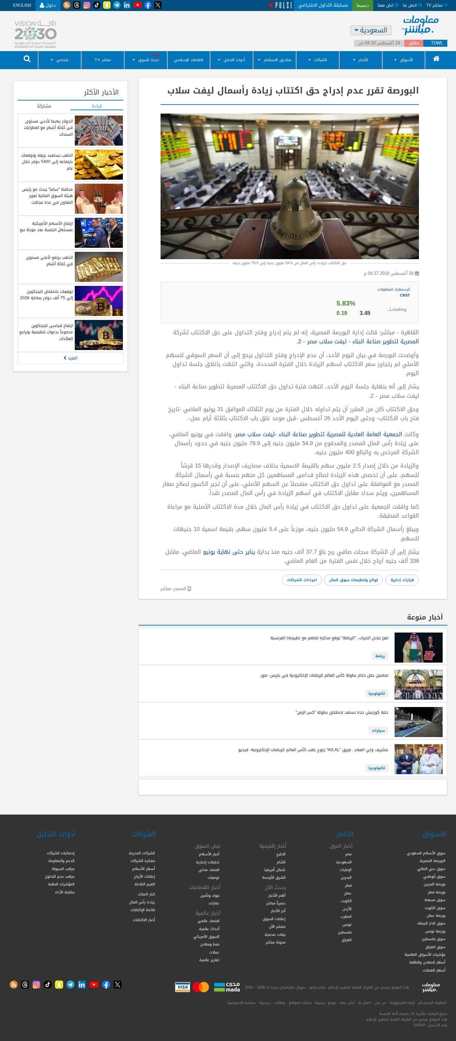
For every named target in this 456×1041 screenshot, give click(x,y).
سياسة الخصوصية (241, 1002)
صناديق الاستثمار (277, 59)
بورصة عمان (436, 915)
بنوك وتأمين (209, 895)
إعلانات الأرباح (144, 876)
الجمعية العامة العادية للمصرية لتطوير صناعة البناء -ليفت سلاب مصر (318, 434)
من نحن (380, 1002)
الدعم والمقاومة (61, 860)
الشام (281, 862)
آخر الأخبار (278, 910)
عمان (348, 893)
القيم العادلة (145, 884)
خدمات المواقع (300, 1002)
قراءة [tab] (97, 106)
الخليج (280, 854)
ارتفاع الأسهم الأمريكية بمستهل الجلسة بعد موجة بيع (46, 226)
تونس (347, 924)
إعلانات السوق (274, 918)
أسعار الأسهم (143, 868)
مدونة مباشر (275, 942)
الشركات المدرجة (142, 853)
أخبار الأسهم (209, 854)
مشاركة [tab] (44, 106)
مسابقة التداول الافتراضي (323, 5)
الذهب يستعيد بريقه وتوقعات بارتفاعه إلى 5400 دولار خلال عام (47, 162)
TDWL (437, 43)
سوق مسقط (435, 899)
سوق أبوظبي (434, 876)
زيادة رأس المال (142, 902)
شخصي (62, 59)
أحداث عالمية (209, 928)
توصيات (213, 877)
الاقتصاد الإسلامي (188, 59)
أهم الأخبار (276, 895)
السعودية (344, 862)
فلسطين (345, 932)
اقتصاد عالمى (208, 920)
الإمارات (346, 869)
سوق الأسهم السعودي (426, 853)
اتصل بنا (410, 5)
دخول (50, 5)
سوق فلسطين (433, 938)
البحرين (346, 877)
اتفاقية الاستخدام (432, 1002)
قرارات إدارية (402, 579)
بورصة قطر (436, 892)
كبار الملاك (146, 894)
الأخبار (363, 59)
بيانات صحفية (275, 934)
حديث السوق (148, 59)
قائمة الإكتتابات (143, 909)
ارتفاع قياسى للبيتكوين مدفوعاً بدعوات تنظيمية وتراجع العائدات (46, 332)
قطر (348, 885)
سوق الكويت (435, 907)
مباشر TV (103, 59)
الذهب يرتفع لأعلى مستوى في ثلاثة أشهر (49, 260)
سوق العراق (435, 946)
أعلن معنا (347, 1002)
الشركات (320, 59)
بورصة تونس (435, 931)
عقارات (214, 903)
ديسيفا (265, 1002)
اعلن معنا (386, 5)
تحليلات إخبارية (207, 862)
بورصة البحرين (434, 884)
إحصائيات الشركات (60, 853)
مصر (348, 854)
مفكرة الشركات (143, 860)
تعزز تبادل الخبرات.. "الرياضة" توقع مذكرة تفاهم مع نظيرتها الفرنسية (329, 638)
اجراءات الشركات (302, 579)
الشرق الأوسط (273, 877)
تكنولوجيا (377, 693)
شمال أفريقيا (274, 869)
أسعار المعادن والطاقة (427, 962)
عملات (214, 952)
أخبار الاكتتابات (144, 919)
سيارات (378, 730)
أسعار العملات (434, 970)
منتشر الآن (277, 926)
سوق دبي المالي (431, 868)
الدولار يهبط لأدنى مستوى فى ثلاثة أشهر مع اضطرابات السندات (48, 128)
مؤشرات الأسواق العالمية (425, 954)
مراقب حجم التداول (59, 876)
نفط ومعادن (209, 944)
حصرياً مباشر (275, 903)
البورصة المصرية (432, 860)
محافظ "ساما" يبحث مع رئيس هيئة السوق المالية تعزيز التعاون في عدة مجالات (47, 196)
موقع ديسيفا (325, 1002)
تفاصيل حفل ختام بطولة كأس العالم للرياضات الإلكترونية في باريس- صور (324, 675)
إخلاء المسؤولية (402, 1002)
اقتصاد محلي (209, 869)
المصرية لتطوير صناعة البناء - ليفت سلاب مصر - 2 (358, 341)
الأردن (347, 908)
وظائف (279, 1002)
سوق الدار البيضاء (431, 923)
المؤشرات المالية (61, 884)
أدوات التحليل (234, 59)
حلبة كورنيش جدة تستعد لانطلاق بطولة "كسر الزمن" (342, 712)
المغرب (346, 916)
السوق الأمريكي (206, 936)
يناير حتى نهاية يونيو (230, 551)
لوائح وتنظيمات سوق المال (353, 579)
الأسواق (406, 59)
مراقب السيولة (63, 868)
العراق (346, 939)
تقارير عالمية (209, 960)
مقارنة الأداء (64, 892)
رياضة (380, 656)
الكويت (346, 900)
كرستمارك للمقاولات (394, 292)
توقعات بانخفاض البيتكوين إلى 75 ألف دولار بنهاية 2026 (46, 294)
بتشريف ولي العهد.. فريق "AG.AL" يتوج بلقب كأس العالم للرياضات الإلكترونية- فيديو (313, 749)
